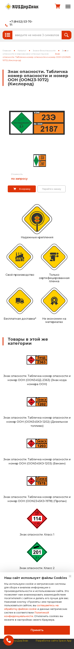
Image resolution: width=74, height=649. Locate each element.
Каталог (22, 50)
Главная (7, 50)
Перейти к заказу (51, 189)
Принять (37, 630)
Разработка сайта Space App (53, 640)
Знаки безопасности (44, 50)
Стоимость (17, 174)
